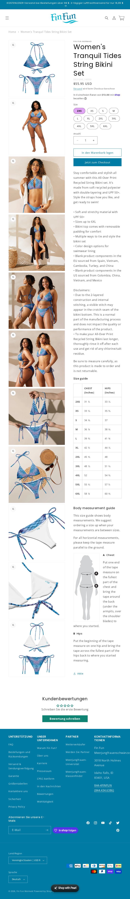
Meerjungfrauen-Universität (76, 762)
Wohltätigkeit (45, 801)
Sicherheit (14, 799)
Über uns (42, 755)
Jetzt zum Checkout (97, 162)
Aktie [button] (80, 673)
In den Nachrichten (49, 786)
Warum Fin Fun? (47, 748)
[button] (7, 18)
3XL (114, 118)
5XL (92, 126)
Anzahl (77, 133)
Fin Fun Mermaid (25, 891)
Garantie (13, 776)
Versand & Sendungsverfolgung (21, 766)
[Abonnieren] (47, 830)
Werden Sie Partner (78, 752)
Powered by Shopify (44, 891)
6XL (105, 126)
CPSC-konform (45, 778)
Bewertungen (45, 794)
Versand (77, 88)
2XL (101, 118)
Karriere (42, 763)
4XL (79, 126)
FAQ (10, 744)
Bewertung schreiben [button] (65, 719)
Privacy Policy (16, 806)
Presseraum (44, 771)
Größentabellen (18, 783)
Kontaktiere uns (18, 791)
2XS (79, 110)
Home (12, 31)
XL (88, 118)
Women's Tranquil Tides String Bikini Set (46, 31)
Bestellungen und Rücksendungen (19, 754)
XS (92, 110)
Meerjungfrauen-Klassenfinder (76, 774)
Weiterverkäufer (75, 744)
